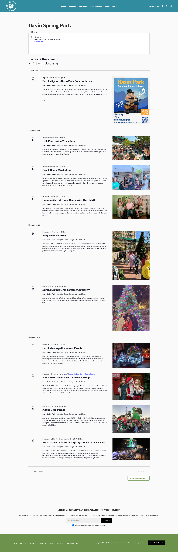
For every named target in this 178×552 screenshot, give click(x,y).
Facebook (162, 6)
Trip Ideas (83, 6)
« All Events (32, 32)
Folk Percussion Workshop (58, 141)
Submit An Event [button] (156, 543)
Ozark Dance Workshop (56, 170)
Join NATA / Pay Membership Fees (67, 543)
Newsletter (42, 543)
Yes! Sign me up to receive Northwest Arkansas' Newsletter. (90, 525)
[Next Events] (33, 63)
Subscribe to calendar (137, 478)
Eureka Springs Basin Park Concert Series (67, 81)
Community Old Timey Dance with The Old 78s (69, 200)
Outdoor (72, 6)
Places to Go (110, 6)
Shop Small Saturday (54, 236)
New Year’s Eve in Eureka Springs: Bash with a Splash (73, 443)
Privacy (51, 543)
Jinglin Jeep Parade (53, 410)
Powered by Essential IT (139, 543)
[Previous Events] (29, 63)
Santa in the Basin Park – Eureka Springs (66, 378)
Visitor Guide (154, 6)
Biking (63, 6)
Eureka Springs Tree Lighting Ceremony (66, 290)
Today (40, 63)
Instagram (166, 6)
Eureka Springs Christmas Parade (62, 348)
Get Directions (38, 42)
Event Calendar (96, 6)
